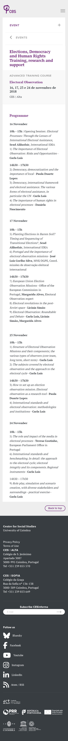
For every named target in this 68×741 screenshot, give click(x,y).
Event (14, 25)
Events (21, 37)
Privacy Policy (11, 542)
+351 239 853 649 (19, 591)
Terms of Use (11, 546)
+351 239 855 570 (19, 566)
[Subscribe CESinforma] (61, 612)
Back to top (55, 508)
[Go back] (11, 38)
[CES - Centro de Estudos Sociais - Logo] (9, 7)
